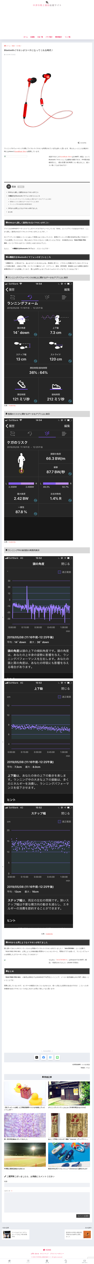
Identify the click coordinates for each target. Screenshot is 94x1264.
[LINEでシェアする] (57, 1057)
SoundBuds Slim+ (20, 151)
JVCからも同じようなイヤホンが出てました (22, 208)
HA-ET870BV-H (62, 960)
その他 (84, 1064)
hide (21, 186)
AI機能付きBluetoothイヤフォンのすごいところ (24, 196)
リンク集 (67, 37)
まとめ (10, 212)
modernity (12, 405)
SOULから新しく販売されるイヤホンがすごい (23, 192)
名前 (5, 1181)
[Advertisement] (47, 21)
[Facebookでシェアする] (43, 1057)
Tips (88, 1068)
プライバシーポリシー (57, 1253)
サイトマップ (44, 1253)
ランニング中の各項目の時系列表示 (21, 204)
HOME (48, 1250)
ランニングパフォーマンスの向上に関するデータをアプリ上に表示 (30, 199)
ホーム (26, 37)
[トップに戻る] (2, 1255)
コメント (8, 1191)
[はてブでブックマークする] (50, 1057)
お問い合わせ (35, 1253)
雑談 (88, 1064)
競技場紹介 (58, 37)
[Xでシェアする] (36, 1057)
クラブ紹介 (49, 37)
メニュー (28, 1262)
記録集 (32, 37)
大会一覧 (40, 37)
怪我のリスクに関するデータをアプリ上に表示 (24, 201)
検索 (66, 1262)
